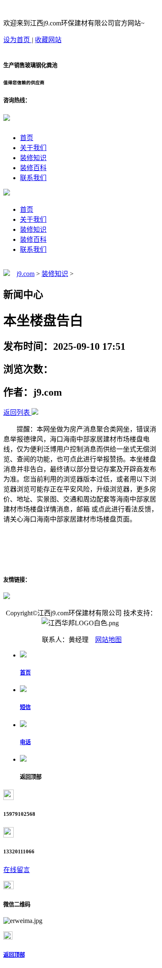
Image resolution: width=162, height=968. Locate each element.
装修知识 (33, 157)
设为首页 (17, 39)
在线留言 (16, 869)
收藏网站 (48, 39)
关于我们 (33, 147)
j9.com (25, 273)
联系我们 (33, 177)
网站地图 (108, 639)
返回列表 (16, 412)
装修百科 (33, 167)
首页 (26, 137)
